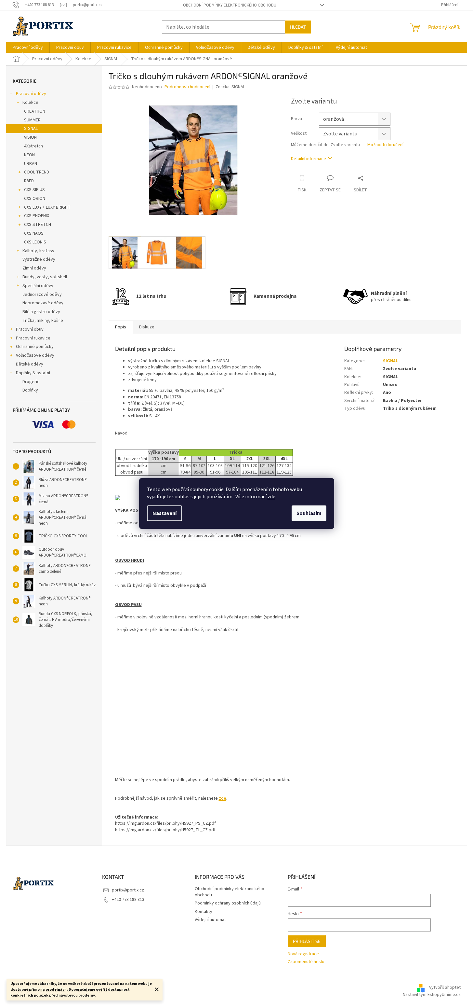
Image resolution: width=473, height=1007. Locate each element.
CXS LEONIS (35, 242)
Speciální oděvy (37, 286)
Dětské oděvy (29, 364)
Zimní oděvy (34, 268)
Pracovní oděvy (31, 93)
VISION (30, 137)
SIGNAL (31, 128)
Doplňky (30, 390)
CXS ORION (34, 198)
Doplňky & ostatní (33, 373)
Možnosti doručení (385, 145)
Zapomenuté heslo (306, 962)
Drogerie (31, 382)
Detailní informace (308, 159)
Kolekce (30, 102)
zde (271, 496)
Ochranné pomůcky (35, 346)
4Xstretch (33, 146)
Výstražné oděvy (38, 259)
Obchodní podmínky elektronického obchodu (229, 5)
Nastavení (164, 513)
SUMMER (32, 120)
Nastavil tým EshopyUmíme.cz (432, 994)
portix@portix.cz (128, 890)
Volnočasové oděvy (35, 355)
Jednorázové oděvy (42, 294)
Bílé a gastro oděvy (41, 312)
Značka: (230, 87)
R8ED (29, 181)
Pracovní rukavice (33, 338)
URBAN (30, 163)
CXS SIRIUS (34, 189)
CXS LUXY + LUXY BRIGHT (47, 207)
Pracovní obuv (30, 329)
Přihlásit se (307, 941)
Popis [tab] (120, 327)
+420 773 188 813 (128, 899)
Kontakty (203, 911)
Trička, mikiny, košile (42, 320)
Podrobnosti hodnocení (187, 87)
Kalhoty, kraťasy (38, 251)
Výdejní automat (210, 920)
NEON (29, 155)
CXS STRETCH (37, 224)
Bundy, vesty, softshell (44, 277)
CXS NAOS (34, 233)
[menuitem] (27, 47)
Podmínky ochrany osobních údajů (228, 903)
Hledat (298, 27)
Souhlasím (309, 513)
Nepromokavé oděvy (42, 303)
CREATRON (34, 111)
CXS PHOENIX (36, 216)
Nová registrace (303, 954)
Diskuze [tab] (146, 327)
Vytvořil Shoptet (445, 987)
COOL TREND (36, 172)
